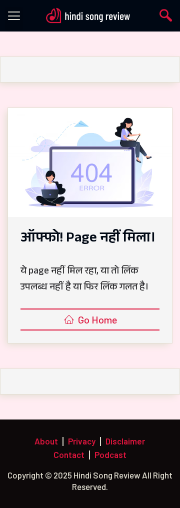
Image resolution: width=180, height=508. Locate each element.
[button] (14, 18)
